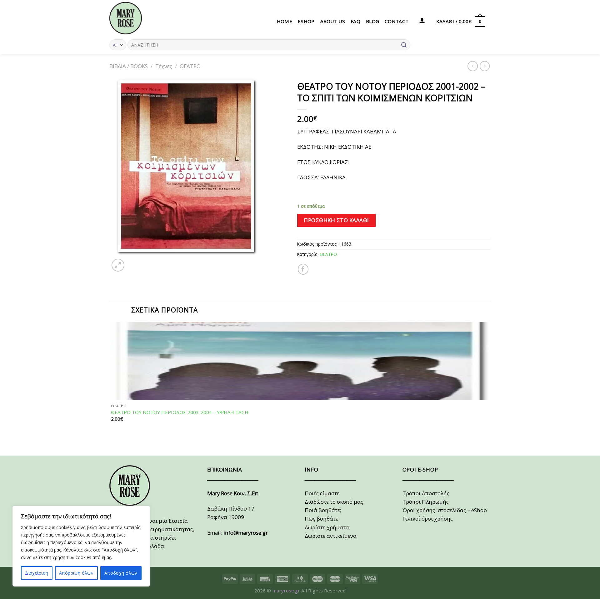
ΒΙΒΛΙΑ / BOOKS (128, 66)
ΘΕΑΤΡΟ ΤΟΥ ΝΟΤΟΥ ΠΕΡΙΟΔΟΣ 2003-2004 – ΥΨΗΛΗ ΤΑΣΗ (179, 412)
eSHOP (306, 21)
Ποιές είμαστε (322, 493)
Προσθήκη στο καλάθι (336, 220)
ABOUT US (332, 21)
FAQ (355, 21)
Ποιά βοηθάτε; (323, 510)
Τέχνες (163, 66)
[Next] (134, 261)
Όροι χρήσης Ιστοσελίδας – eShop (444, 510)
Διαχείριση (36, 573)
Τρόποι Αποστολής (425, 493)
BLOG (372, 21)
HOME (284, 21)
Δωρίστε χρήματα (327, 527)
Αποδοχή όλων (121, 573)
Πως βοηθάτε (321, 518)
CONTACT (396, 21)
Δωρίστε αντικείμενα (331, 535)
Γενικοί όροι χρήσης (427, 518)
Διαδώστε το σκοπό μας (334, 501)
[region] (81, 546)
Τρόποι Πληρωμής (425, 501)
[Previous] (112, 443)
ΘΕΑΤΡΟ (190, 66)
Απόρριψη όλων (76, 573)
